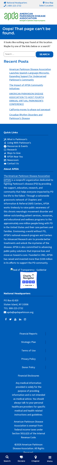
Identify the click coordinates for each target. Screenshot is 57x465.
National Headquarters (17, 2)
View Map (49, 2)
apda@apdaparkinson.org (20, 312)
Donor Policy (28, 367)
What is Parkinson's (17, 139)
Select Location (46, 5)
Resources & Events (17, 146)
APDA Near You (15, 156)
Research (12, 149)
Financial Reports (28, 333)
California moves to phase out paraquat (29, 109)
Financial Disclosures (28, 375)
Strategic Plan (28, 342)
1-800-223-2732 (14, 5)
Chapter (36, 461)
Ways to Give (13, 153)
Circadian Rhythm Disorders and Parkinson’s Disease (25, 116)
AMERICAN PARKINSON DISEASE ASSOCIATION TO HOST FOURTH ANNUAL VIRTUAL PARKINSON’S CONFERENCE (26, 99)
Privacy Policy (28, 359)
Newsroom (13, 160)
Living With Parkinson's (19, 143)
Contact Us (13, 163)
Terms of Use (28, 350)
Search (7, 461)
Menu (50, 461)
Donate (21, 461)
